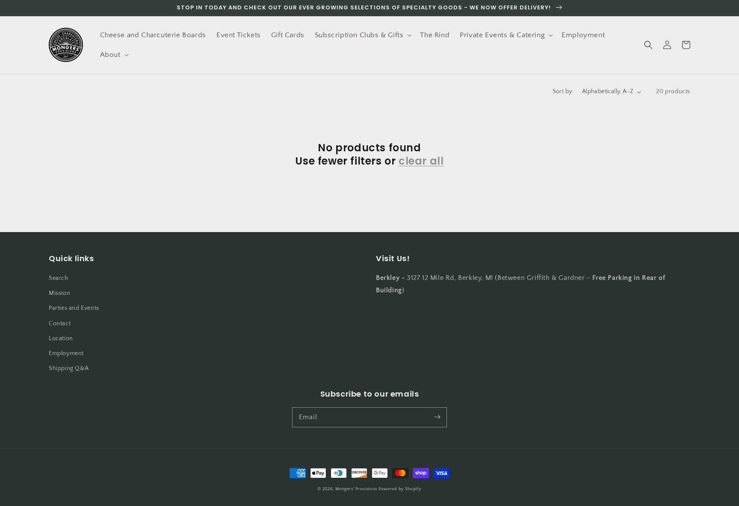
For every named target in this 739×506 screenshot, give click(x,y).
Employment (66, 353)
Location (61, 338)
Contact (60, 323)
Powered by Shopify (399, 489)
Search (58, 278)
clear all (421, 161)
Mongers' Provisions (356, 489)
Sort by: (563, 91)
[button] (362, 35)
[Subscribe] (437, 417)
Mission (59, 293)
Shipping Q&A (69, 368)
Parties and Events (74, 308)
